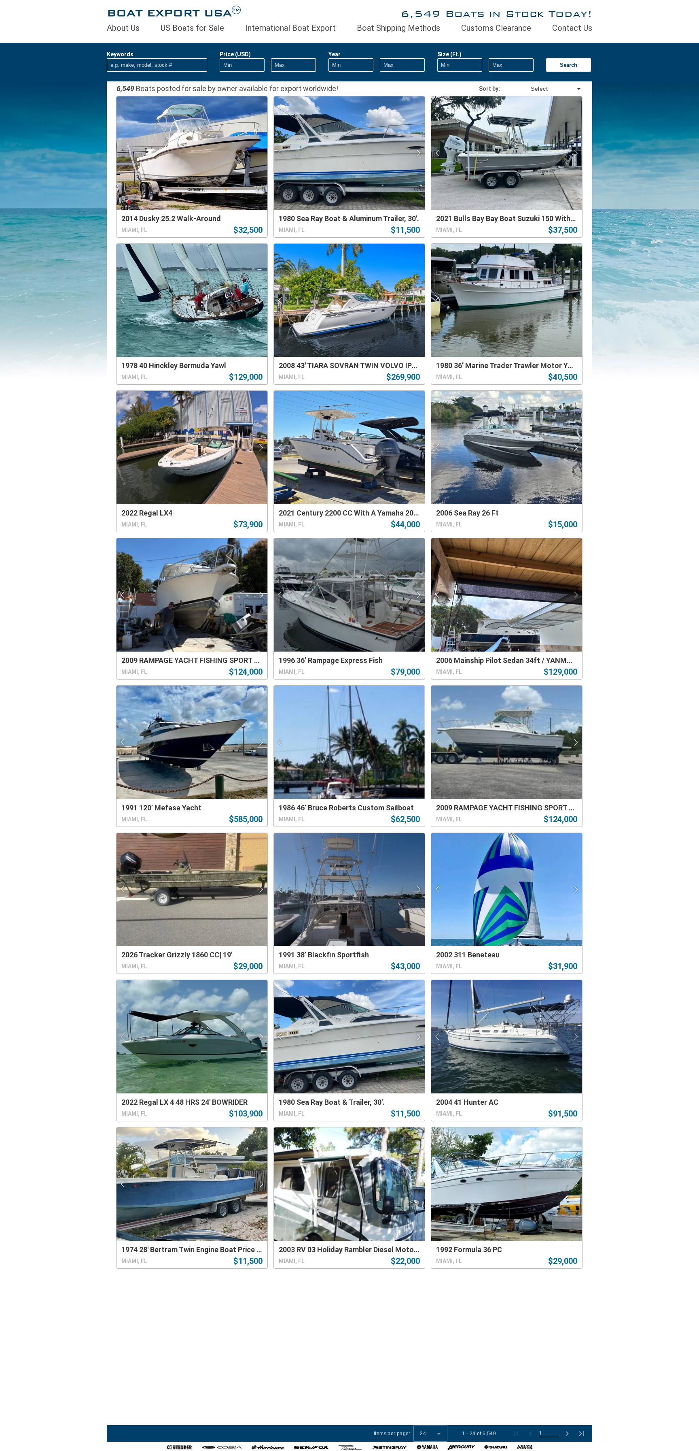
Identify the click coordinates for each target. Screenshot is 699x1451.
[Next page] (567, 1433)
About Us (123, 28)
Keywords (120, 54)
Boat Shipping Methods (398, 28)
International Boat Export (290, 28)
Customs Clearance (496, 28)
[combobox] (541, 89)
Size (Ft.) (449, 54)
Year (334, 54)
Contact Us (572, 28)
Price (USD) (235, 54)
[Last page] (581, 1433)
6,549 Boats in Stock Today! (496, 13)
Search (568, 65)
